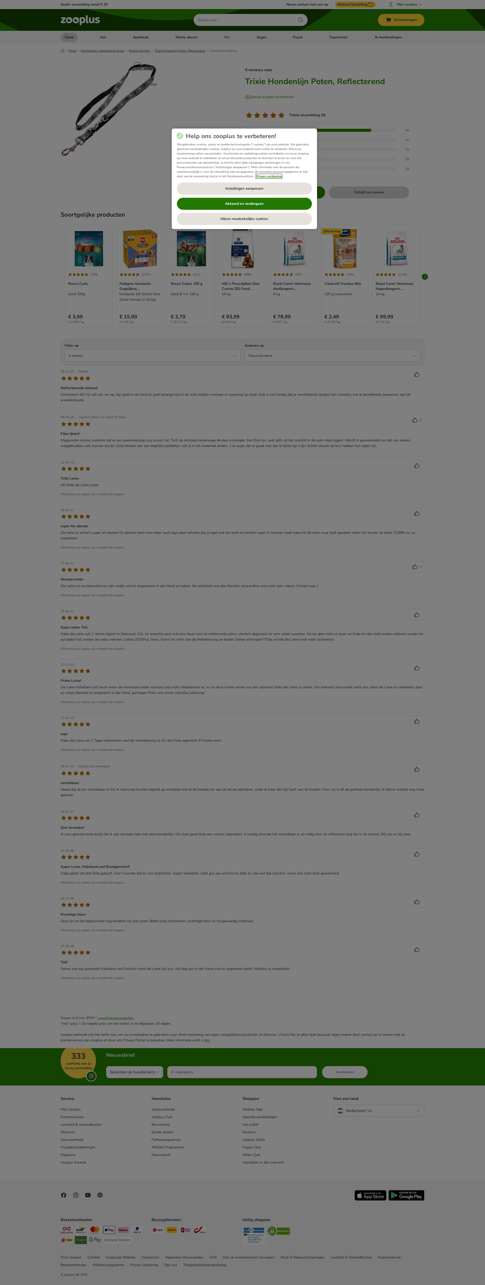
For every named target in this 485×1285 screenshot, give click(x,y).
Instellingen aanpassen (244, 188)
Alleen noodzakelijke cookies (244, 218)
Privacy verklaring (269, 176)
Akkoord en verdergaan (244, 203)
